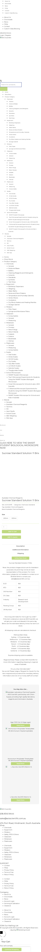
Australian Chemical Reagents (15, 238)
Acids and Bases (13, 104)
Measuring (12, 158)
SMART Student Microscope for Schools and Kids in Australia (22, 230)
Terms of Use (8, 872)
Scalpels (11, 172)
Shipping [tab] (20, 553)
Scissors (11, 174)
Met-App (9, 252)
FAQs (6, 8)
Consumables (12, 153)
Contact (7, 10)
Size (3, 514)
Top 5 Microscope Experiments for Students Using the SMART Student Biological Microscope (23, 218)
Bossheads (12, 177)
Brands (7, 234)
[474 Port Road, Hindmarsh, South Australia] (0, 821)
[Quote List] (0, 438)
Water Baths (12, 127)
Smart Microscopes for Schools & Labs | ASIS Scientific (23, 222)
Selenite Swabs (13, 208)
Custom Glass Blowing (11, 13)
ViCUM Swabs (13, 198)
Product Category (10, 96)
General (11, 101)
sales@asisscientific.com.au (13, 818)
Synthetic (11, 115)
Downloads (8, 3)
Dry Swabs (12, 200)
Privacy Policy (9, 870)
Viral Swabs (12, 193)
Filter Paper (12, 146)
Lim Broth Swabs (14, 205)
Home (6, 92)
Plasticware (10, 182)
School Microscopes (12, 212)
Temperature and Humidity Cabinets (19, 132)
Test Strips (11, 118)
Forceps (11, 165)
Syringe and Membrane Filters (17, 148)
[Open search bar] (1, 81)
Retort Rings (12, 167)
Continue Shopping (12, 949)
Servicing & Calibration (12, 903)
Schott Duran (10, 248)
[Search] (3, 89)
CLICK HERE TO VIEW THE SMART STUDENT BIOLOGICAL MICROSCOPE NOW (19, 445)
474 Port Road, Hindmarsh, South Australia (20, 823)
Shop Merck (8, 94)
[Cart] (0, 427)
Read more (20, 725)
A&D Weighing (11, 250)
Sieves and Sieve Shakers (15, 130)
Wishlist (2, 435)
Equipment (10, 120)
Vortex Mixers (12, 134)
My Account (3, 425)
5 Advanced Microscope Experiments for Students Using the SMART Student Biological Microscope (23, 225)
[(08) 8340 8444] (0, 811)
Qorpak (9, 236)
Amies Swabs (12, 196)
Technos (9, 241)
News (6, 6)
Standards (11, 113)
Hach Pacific (10, 245)
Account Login (9, 901)
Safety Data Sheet (20, 558)
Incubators (12, 137)
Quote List (2, 440)
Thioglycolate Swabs (14, 210)
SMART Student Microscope (16, 215)
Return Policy (9, 874)
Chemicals (10, 99)
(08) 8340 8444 (7, 814)
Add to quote (12, 537)
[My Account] (0, 422)
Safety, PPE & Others (11, 834)
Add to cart (12, 531)
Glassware (9, 151)
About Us (7, 17)
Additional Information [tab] (20, 550)
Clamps (11, 179)
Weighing (11, 125)
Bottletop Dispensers (14, 122)
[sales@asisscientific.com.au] (0, 816)
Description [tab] (20, 546)
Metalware (10, 160)
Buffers (11, 106)
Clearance (7, 906)
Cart (1, 430)
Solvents (11, 111)
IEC (8, 243)
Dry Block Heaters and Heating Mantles (19, 139)
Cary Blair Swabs (13, 203)
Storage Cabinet (13, 141)
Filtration (9, 144)
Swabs (8, 191)
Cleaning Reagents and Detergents (18, 108)
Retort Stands (12, 170)
